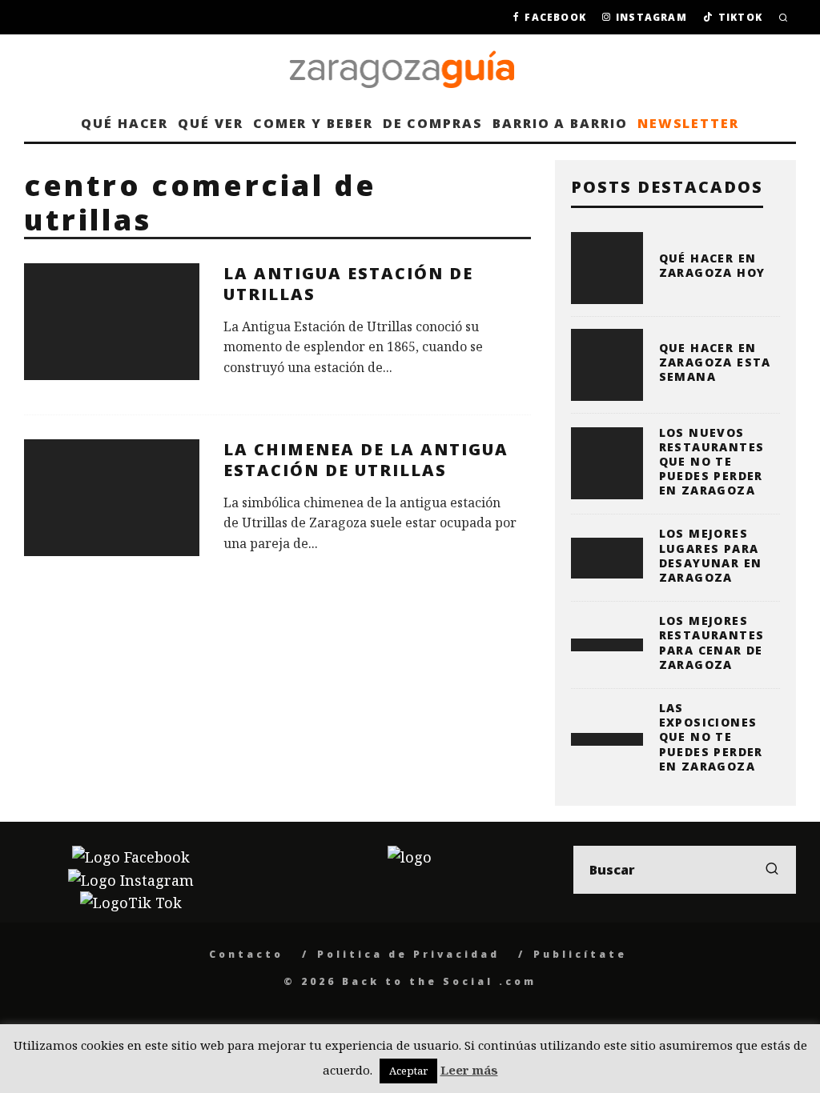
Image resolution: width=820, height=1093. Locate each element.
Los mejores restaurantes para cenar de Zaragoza (712, 642)
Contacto (246, 954)
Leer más (469, 1070)
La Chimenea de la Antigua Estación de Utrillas (365, 459)
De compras (433, 123)
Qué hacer (124, 123)
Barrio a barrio (560, 123)
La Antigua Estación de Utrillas (348, 283)
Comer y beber (313, 123)
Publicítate (580, 954)
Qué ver (210, 123)
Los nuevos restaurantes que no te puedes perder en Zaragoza (712, 461)
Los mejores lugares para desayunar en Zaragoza (710, 555)
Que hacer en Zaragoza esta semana (715, 362)
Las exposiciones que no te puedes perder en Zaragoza (711, 737)
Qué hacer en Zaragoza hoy (712, 265)
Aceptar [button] (408, 1070)
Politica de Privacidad (408, 954)
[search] (772, 870)
